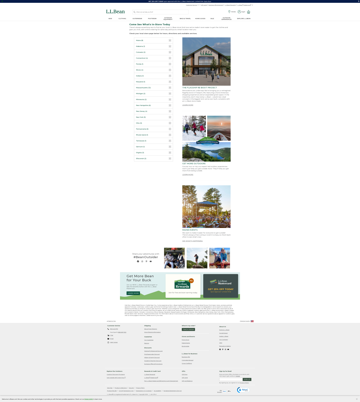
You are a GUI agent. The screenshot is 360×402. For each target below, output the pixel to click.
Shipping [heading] (147, 326)
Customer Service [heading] (113, 326)
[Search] (134, 12)
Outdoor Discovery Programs (116, 374)
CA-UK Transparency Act (126, 391)
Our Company (223, 339)
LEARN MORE (187, 105)
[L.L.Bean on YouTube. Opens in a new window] (151, 261)
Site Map (109, 388)
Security (131, 388)
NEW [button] (110, 18)
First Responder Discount (152, 354)
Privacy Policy (244, 382)
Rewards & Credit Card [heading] (152, 371)
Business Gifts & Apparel (216, 5)
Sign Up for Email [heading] (225, 371)
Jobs (220, 343)
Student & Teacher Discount (152, 361)
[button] (243, 390)
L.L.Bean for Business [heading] (189, 354)
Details (238, 376)
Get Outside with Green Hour (116, 377)
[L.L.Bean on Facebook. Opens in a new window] (138, 261)
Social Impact (223, 333)
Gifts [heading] (183, 371)
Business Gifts (186, 357)
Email (111, 338)
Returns (146, 343)
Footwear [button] (152, 18)
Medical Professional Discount (153, 351)
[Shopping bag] (249, 11)
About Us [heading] (222, 326)
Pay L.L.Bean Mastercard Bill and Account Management (161, 381)
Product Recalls (112, 391)
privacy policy (88, 399)
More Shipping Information (152, 332)
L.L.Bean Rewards (230, 5)
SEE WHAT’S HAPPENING (192, 241)
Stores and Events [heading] (188, 336)
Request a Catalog (225, 346)
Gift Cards (204, 5)
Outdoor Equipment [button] (168, 18)
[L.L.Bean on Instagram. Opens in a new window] (142, 261)
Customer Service (191, 5)
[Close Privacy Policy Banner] (357, 399)
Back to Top (112, 321)
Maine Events (186, 343)
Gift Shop (184, 374)
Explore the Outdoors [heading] (114, 371)
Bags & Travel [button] (185, 18)
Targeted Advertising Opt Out (172, 391)
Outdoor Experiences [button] (227, 18)
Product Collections (121, 388)
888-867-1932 (122, 332)
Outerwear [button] (137, 18)
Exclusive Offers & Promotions (153, 364)
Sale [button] (212, 18)
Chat (111, 335)
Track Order (188, 329)
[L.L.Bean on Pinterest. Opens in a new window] (146, 261)
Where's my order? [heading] (188, 326)
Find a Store (185, 340)
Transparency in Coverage (144, 391)
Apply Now (207, 1)
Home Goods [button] (200, 18)
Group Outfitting (187, 363)
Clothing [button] (122, 18)
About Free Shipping (150, 329)
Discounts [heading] (148, 348)
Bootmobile (185, 346)
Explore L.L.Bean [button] (243, 18)
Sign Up (247, 379)
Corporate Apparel (187, 360)
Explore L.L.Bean (224, 330)
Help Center (114, 342)
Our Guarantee (148, 340)
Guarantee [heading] (148, 337)
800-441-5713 (114, 329)
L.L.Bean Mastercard (151, 377)
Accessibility (157, 391)
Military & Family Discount (152, 357)
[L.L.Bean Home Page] (116, 12)
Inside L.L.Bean (223, 336)
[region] (180, 1)
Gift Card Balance (187, 381)
